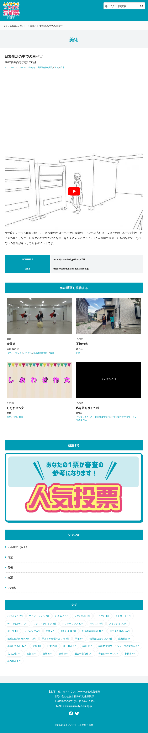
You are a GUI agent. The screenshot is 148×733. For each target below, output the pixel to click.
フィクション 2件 (118, 623)
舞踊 (10, 577)
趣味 (52, 352)
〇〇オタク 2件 (15, 616)
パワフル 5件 (96, 623)
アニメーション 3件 (39, 616)
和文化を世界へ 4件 (120, 631)
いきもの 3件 (62, 616)
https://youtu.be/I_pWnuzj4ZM (69, 259)
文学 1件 (37, 646)
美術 (10, 567)
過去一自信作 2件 (84, 653)
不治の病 (82, 344)
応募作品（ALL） (18, 547)
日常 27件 (52, 646)
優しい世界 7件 (68, 631)
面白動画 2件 (14, 661)
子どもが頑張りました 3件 (55, 638)
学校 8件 (79, 638)
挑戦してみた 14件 (17, 646)
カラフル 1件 (102, 616)
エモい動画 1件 (82, 616)
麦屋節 (11, 344)
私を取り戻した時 (87, 408)
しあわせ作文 (15, 408)
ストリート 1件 (123, 616)
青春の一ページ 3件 (108, 653)
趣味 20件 (64, 653)
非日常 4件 (130, 653)
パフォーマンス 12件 (73, 623)
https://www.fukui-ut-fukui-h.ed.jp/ (71, 268)
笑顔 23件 (32, 653)
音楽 (10, 557)
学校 (56, 67)
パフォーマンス (14, 352)
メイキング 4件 (32, 631)
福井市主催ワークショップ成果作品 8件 (119, 646)
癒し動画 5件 (70, 646)
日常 (62, 67)
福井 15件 (87, 646)
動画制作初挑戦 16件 (93, 631)
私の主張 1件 (14, 653)
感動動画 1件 (125, 638)
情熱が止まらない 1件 (101, 638)
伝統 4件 (50, 631)
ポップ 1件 (12, 631)
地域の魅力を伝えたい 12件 (21, 638)
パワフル (27, 352)
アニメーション (12, 67)
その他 (12, 588)
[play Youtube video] (74, 191)
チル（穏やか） (28, 67)
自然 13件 (48, 653)
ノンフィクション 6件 (45, 623)
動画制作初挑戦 (45, 67)
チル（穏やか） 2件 (17, 623)
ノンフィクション (84, 416)
